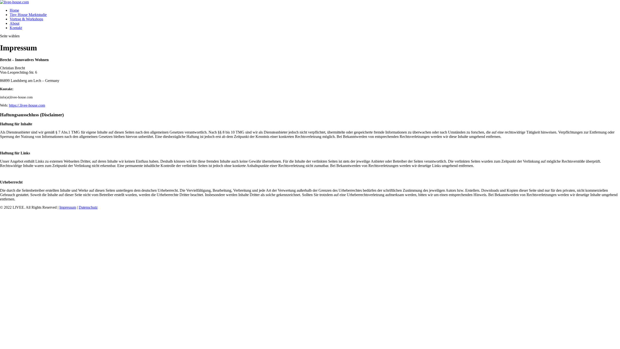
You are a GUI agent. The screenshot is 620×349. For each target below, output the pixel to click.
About (14, 23)
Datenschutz (88, 207)
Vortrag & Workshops (26, 19)
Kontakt (16, 28)
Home (14, 10)
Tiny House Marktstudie (28, 15)
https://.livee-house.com (27, 105)
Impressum (67, 207)
